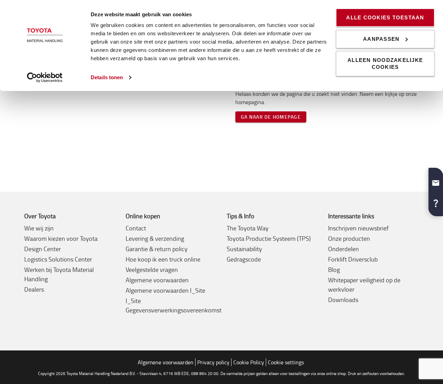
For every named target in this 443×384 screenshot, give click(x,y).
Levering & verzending (155, 238)
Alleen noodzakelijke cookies (385, 63)
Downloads (343, 299)
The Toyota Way (248, 228)
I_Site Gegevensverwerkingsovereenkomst (174, 305)
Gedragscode (244, 259)
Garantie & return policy (157, 249)
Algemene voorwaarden (157, 280)
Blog (334, 269)
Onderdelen (343, 249)
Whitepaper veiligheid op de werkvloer (364, 284)
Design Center (42, 249)
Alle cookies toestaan (385, 17)
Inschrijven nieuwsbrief (358, 228)
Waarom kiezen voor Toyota (61, 238)
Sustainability (244, 249)
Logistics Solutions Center (58, 259)
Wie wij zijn (39, 228)
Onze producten (349, 238)
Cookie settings (286, 362)
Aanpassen (381, 39)
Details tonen (107, 77)
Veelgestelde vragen (152, 269)
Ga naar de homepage (271, 116)
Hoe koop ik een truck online (163, 259)
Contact (136, 228)
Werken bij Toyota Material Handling (59, 274)
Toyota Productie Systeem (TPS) (269, 238)
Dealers (34, 289)
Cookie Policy (248, 362)
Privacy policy (213, 362)
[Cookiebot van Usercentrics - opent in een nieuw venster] (45, 77)
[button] (435, 180)
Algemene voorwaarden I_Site (165, 290)
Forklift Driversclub (353, 259)
